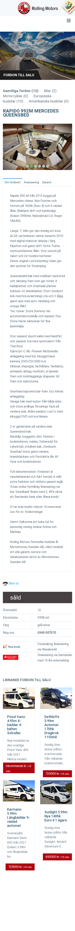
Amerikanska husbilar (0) (49, 101)
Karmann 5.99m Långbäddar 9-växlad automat (18, 817)
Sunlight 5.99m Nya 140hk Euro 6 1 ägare (56, 816)
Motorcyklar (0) (15, 96)
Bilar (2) (50, 91)
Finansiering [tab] (31, 182)
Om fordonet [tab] (13, 182)
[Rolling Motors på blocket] (68, 7)
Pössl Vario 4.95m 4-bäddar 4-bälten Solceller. (16, 725)
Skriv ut (13, 583)
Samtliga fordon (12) (20, 91)
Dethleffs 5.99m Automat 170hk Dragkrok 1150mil (51, 727)
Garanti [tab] (46, 182)
